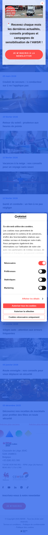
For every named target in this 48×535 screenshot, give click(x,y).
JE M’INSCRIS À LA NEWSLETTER (24, 54)
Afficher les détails (31, 299)
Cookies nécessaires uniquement (24, 317)
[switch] (42, 271)
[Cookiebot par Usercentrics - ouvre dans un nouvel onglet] (14, 217)
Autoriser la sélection (24, 311)
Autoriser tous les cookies (24, 306)
